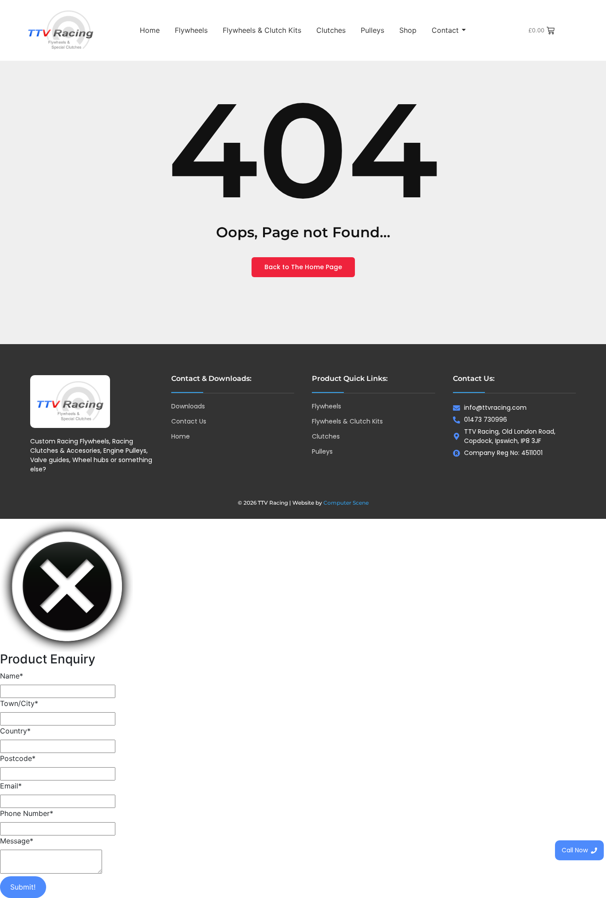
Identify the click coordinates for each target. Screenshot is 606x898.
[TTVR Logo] (70, 402)
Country (15, 730)
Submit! (22, 886)
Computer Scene (346, 502)
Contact (445, 30)
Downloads (188, 406)
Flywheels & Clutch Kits (262, 30)
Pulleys (372, 30)
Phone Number (26, 813)
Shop (408, 30)
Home (150, 30)
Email (11, 785)
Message (16, 840)
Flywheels (191, 30)
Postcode (17, 758)
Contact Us (188, 421)
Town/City (19, 703)
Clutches (331, 30)
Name (11, 675)
